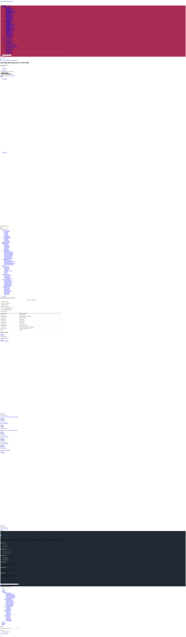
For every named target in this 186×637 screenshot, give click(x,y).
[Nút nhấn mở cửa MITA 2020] (4, 68)
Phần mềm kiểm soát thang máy (11, 46)
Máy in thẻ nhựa (7, 268)
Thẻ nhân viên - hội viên (8, 270)
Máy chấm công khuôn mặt (10, 10)
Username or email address (5, 628)
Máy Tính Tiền (6, 292)
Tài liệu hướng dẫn (5, 559)
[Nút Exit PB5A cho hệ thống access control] (4, 70)
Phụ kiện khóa (8, 620)
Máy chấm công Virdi (7, 257)
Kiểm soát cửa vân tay (10, 33)
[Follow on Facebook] (0, 585)
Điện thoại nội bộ (9, 50)
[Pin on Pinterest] (1, 76)
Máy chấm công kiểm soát (10, 11)
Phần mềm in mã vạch (8, 262)
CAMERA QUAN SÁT (8, 6)
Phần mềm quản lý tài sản (10, 45)
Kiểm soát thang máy (9, 35)
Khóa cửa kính (8, 17)
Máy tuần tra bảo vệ (7, 285)
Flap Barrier (8, 14)
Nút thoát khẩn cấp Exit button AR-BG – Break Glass (9, 416)
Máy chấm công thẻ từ (10, 9)
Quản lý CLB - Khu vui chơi (9, 264)
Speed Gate (8, 15)
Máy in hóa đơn (9, 40)
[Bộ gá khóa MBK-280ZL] (2, 439)
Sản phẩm (4, 592)
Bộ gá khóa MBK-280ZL (4, 443)
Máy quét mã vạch (9, 39)
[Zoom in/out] (1, 635)
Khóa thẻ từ (8, 20)
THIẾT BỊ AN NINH (5, 274)
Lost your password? (4, 633)
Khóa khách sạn (7, 247)
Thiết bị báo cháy (9, 51)
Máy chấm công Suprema (10, 28)
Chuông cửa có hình (9, 52)
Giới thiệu (4, 5)
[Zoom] (0, 59)
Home (1, 60)
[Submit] (3, 56)
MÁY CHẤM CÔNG (7, 22)
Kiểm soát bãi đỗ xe (7, 280)
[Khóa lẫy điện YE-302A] (73, 452)
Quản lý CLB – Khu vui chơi (11, 44)
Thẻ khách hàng (7, 269)
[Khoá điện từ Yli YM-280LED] (2, 446)
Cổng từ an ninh (7, 288)
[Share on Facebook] (0, 76)
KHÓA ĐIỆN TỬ (7, 16)
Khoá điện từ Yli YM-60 (4, 338)
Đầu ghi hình (8, 11)
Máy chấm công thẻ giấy (10, 26)
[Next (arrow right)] (1, 636)
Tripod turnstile (6, 241)
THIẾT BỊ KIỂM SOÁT (8, 30)
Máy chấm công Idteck (10, 27)
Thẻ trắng (6, 272)
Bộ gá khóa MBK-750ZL (4, 423)
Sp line (3, 265)
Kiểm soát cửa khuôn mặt (10, 31)
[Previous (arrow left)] (0, 636)
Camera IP (8, 9)
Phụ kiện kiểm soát (9, 36)
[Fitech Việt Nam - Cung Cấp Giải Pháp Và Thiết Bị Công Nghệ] (6, 1)
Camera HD (8, 8)
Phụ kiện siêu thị (9, 42)
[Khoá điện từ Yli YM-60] (1, 334)
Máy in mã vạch (9, 38)
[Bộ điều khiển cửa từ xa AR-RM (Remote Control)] (2, 426)
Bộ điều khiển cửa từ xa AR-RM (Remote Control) (8, 430)
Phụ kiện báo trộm (9, 278)
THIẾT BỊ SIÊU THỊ (7, 37)
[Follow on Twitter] (1, 585)
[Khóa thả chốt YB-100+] (2, 432)
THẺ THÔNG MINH (5, 266)
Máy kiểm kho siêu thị (10, 41)
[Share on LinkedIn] (2, 76)
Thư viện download (5, 560)
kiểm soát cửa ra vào (7, 282)
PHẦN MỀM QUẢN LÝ (8, 43)
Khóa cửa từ (8, 18)
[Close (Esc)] (0, 635)
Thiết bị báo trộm (9, 53)
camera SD (8, 10)
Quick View (2, 413)
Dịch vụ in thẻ (6, 267)
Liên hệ (3, 591)
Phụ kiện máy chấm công (10, 29)
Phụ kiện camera (7, 236)
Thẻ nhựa (6, 271)
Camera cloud (8, 7)
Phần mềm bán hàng (9, 48)
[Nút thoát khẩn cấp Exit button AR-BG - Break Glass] (73, 340)
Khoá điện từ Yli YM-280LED (5, 450)
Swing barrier (8, 13)
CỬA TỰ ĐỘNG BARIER (8, 12)
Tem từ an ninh (6, 294)
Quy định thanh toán (5, 558)
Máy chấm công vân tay (10, 23)
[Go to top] (12, 586)
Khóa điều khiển (9, 19)
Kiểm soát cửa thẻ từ (9, 32)
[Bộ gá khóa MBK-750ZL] (2, 419)
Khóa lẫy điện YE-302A (4, 528)
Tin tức (3, 36)
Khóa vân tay (8, 21)
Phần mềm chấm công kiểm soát (11, 47)
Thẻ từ (5, 273)
